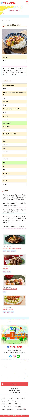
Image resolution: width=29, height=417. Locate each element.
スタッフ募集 (18, 406)
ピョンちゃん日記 (6, 403)
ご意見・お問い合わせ (7, 409)
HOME (3, 398)
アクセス (14, 384)
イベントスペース (6, 406)
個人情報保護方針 (21, 409)
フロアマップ (5, 401)
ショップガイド (21, 398)
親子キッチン (18, 403)
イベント (11, 398)
